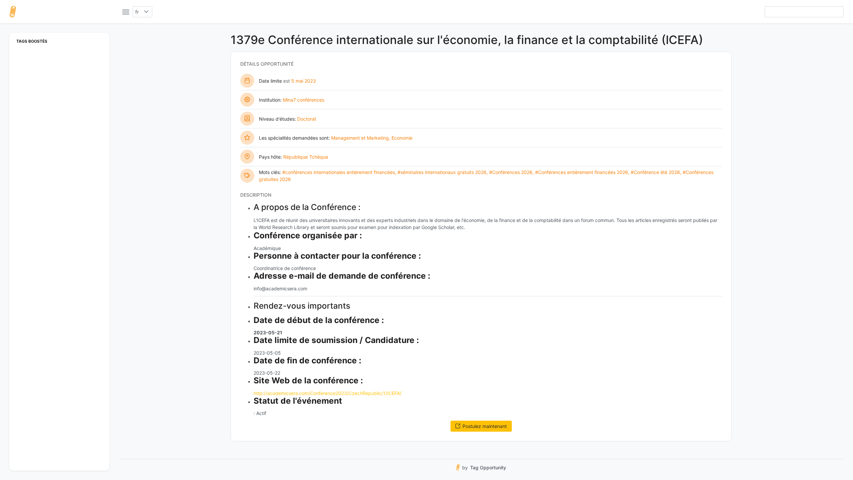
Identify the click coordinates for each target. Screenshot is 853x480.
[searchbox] (804, 11)
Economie (402, 138)
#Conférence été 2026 (655, 172)
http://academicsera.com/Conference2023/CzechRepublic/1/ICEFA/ (328, 393)
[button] (146, 12)
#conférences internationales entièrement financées (338, 172)
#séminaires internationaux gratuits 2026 (442, 172)
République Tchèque (305, 157)
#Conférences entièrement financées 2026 (581, 172)
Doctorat (306, 119)
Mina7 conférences (303, 100)
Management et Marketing (360, 138)
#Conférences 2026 (510, 172)
